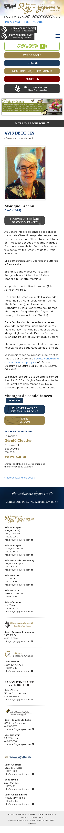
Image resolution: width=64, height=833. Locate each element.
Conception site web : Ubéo (32, 817)
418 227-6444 (11, 638)
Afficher (14, 400)
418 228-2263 (12, 22)
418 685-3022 (11, 801)
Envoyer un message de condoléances (24, 220)
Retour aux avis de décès (20, 138)
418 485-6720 (11, 566)
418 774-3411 (12, 457)
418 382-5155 (10, 581)
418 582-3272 (11, 608)
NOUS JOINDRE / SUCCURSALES (32, 71)
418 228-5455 (11, 551)
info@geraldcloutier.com (17, 774)
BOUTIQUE (32, 79)
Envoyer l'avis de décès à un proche (24, 410)
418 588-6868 (11, 696)
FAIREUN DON (25, 420)
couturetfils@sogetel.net (17, 729)
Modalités (32, 823)
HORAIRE (32, 63)
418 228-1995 (10, 771)
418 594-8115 (10, 596)
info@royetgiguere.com (17, 539)
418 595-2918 (10, 726)
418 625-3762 (11, 741)
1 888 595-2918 (33, 22)
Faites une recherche (31, 123)
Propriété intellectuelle (18, 820)
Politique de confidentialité (42, 820)
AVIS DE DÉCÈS (32, 55)
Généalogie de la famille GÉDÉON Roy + (32, 501)
